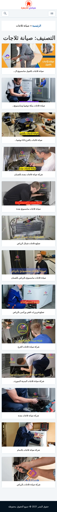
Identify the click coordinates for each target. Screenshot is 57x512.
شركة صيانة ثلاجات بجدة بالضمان (28, 174)
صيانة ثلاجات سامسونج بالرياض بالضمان (28, 277)
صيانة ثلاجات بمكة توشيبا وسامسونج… (28, 105)
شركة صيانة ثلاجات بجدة (28, 415)
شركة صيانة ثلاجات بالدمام (28, 450)
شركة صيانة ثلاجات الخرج (28, 346)
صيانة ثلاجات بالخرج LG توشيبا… (28, 140)
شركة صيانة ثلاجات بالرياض (28, 484)
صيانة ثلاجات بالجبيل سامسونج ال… (28, 71)
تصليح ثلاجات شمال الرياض (28, 243)
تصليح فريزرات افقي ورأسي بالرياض (28, 312)
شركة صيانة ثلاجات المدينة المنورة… (28, 381)
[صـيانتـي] (28, 4)
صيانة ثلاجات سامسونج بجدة (28, 209)
